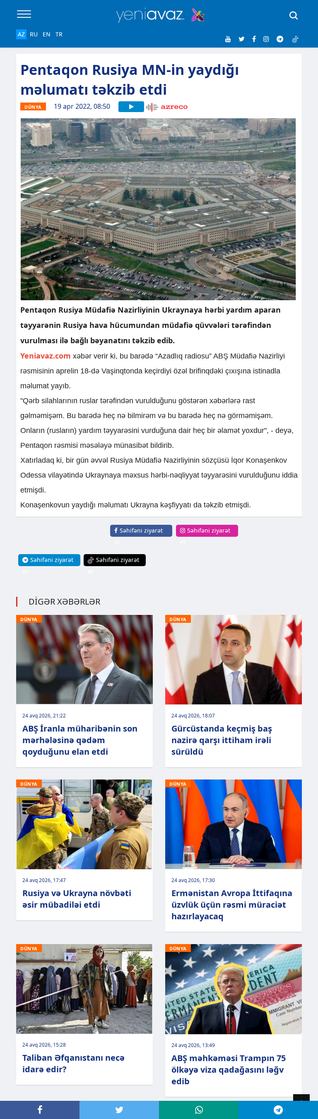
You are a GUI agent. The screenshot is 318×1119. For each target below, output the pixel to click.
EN (47, 34)
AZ (21, 34)
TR (59, 34)
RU (34, 34)
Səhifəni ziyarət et (138, 536)
